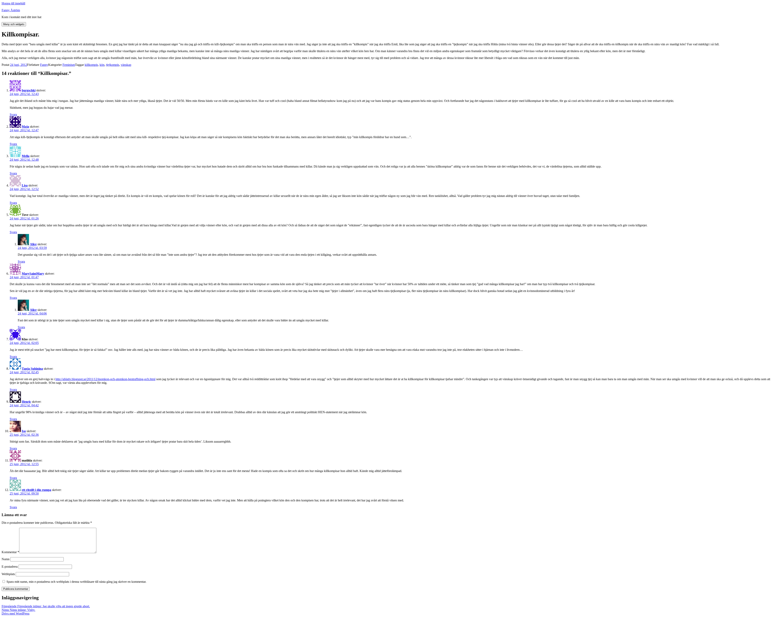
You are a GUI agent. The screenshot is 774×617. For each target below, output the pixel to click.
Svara (13, 114)
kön (102, 64)
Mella (25, 156)
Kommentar (10, 552)
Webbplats (8, 574)
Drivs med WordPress (15, 613)
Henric (26, 401)
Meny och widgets (13, 24)
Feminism (68, 64)
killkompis (91, 64)
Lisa (25, 185)
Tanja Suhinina (32, 368)
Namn (5, 559)
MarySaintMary (33, 273)
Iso (24, 431)
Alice (33, 244)
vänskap (126, 64)
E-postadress (10, 566)
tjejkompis (112, 64)
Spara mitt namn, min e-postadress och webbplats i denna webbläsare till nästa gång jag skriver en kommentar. (76, 581)
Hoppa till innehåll (13, 3)
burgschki (28, 90)
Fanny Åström (11, 10)
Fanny (44, 64)
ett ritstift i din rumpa (36, 490)
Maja (25, 126)
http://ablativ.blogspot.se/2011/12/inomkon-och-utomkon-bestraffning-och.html (105, 379)
